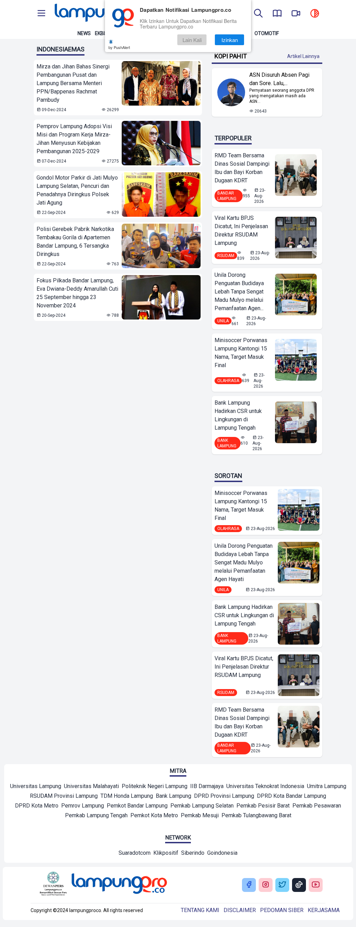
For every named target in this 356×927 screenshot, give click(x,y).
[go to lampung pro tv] (296, 14)
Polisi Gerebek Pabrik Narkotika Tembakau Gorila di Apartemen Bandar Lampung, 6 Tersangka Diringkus (75, 241)
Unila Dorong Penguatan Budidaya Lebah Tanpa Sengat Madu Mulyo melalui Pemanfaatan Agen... (239, 292)
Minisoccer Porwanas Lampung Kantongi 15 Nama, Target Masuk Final (241, 353)
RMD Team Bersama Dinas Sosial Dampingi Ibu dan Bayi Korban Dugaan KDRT (242, 168)
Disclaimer (240, 910)
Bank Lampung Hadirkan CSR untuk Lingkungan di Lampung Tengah (238, 415)
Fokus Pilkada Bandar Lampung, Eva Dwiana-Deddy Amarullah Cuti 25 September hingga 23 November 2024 (77, 293)
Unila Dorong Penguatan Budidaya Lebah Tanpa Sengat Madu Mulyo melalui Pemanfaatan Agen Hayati (244, 562)
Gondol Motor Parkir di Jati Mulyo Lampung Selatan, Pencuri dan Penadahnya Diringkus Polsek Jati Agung (77, 190)
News (84, 33)
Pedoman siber (282, 910)
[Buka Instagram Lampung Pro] (265, 885)
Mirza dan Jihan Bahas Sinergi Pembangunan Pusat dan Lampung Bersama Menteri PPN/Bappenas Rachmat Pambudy (73, 83)
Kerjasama (324, 910)
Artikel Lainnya (303, 56)
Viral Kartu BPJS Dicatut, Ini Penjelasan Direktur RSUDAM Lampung (241, 230)
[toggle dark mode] (315, 14)
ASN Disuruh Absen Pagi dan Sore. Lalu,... (279, 79)
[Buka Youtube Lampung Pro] (316, 885)
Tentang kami (200, 910)
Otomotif (266, 33)
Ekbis (101, 33)
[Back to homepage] (101, 14)
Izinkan (229, 39)
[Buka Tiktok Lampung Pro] (299, 885)
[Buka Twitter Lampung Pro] (282, 885)
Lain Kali (192, 39)
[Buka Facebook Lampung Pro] (249, 885)
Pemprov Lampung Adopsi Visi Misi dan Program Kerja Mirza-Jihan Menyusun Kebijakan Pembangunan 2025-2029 (74, 139)
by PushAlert (119, 47)
